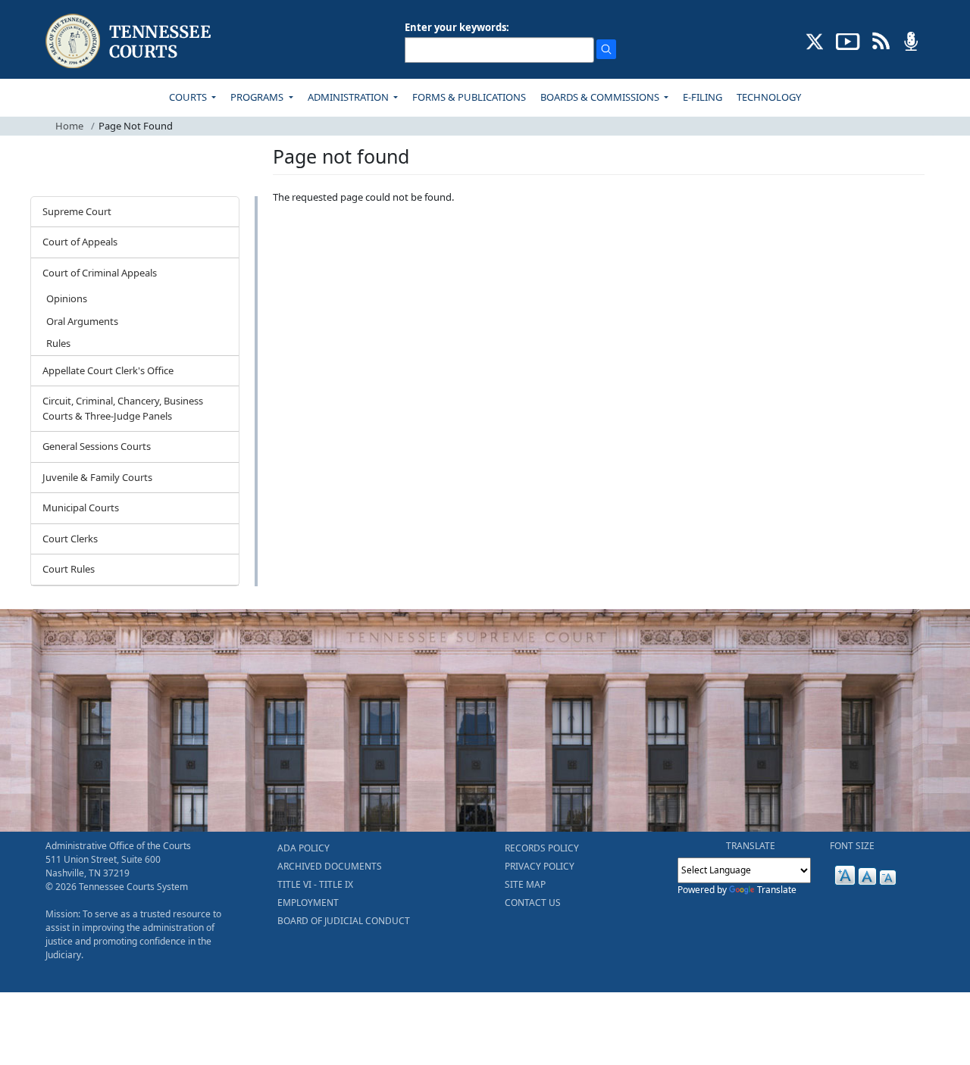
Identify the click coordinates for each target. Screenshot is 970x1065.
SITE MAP (525, 884)
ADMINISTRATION (349, 97)
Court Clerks (70, 538)
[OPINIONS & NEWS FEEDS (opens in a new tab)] (880, 40)
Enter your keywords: (457, 27)
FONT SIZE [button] (852, 845)
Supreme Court (76, 211)
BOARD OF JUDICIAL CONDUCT (343, 920)
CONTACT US (533, 902)
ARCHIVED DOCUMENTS (329, 866)
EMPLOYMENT (308, 902)
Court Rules (68, 569)
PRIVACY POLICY (539, 866)
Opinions (66, 298)
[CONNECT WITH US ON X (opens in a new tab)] (815, 40)
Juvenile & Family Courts (97, 477)
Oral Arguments (82, 321)
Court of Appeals (79, 241)
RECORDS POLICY (542, 848)
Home (69, 126)
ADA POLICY (303, 848)
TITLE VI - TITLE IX (315, 884)
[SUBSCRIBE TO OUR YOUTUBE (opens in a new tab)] (848, 40)
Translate (776, 889)
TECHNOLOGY (769, 97)
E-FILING (702, 97)
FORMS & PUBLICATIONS (469, 97)
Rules (58, 343)
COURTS (189, 97)
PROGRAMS (258, 97)
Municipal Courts (80, 507)
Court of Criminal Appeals (99, 273)
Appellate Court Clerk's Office (108, 370)
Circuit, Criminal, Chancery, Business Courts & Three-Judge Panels (122, 408)
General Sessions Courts (96, 446)
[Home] (129, 41)
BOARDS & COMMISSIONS (601, 97)
